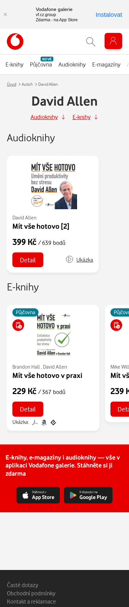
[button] (79, 259)
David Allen (24, 217)
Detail (28, 260)
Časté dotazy (22, 584)
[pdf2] (35, 422)
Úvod (11, 84)
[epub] (52, 422)
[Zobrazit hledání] (91, 42)
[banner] (15, 41)
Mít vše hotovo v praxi (47, 375)
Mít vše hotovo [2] (40, 226)
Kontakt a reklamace (31, 601)
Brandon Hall (26, 367)
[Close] (5, 14)
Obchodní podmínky (31, 593)
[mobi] (44, 422)
